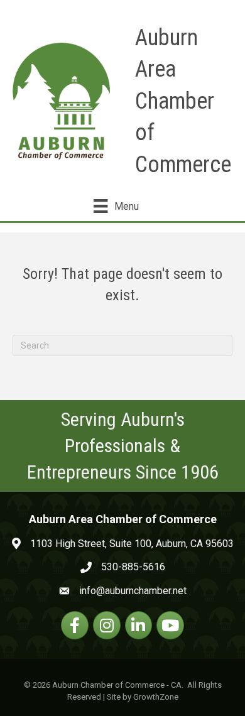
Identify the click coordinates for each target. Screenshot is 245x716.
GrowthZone (155, 697)
